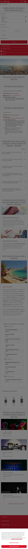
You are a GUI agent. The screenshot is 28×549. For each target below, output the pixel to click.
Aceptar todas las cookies (14, 546)
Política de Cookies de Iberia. (17, 539)
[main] (14, 539)
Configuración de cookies (14, 542)
